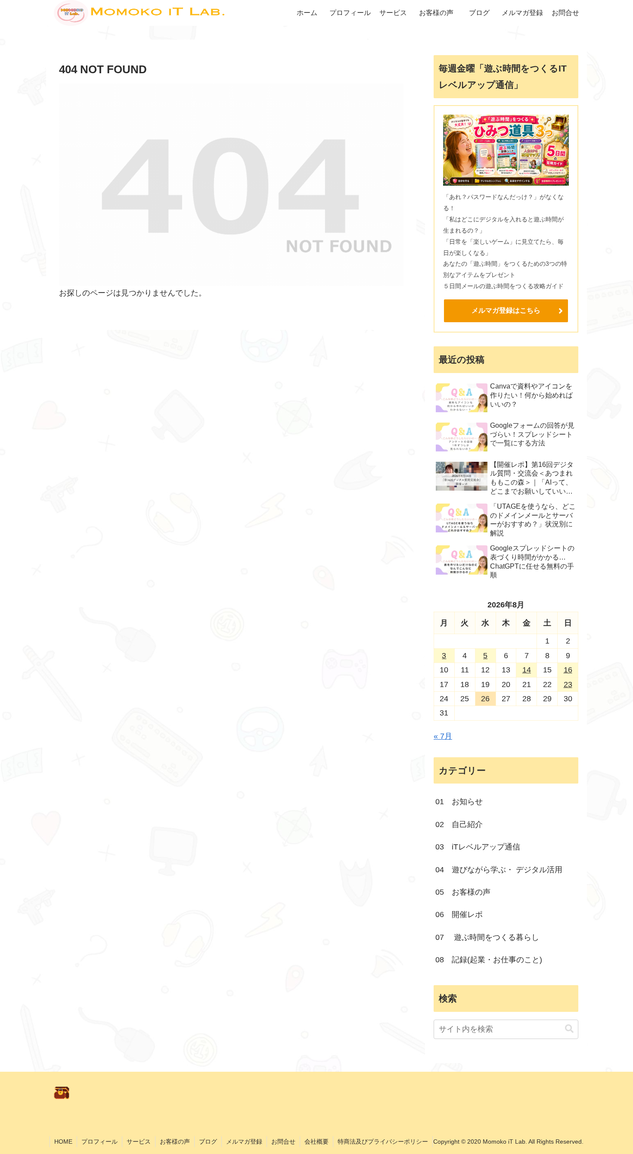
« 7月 (443, 736)
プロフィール (99, 1141)
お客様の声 (175, 1141)
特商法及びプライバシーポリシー (383, 1141)
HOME (63, 1141)
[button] (569, 1029)
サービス (139, 1141)
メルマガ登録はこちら (506, 310)
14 (526, 670)
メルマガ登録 (244, 1141)
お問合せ (283, 1141)
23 (568, 684)
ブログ (208, 1141)
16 (568, 670)
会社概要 (316, 1141)
